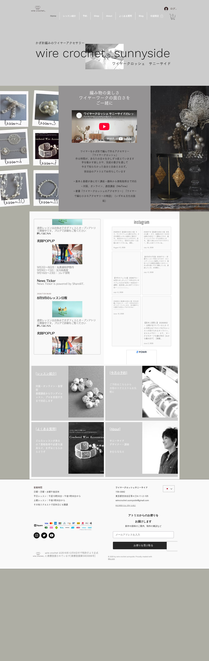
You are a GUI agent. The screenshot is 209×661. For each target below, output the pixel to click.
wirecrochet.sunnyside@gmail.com (132, 505)
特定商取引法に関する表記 (126, 510)
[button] (172, 17)
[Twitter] (44, 540)
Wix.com (111, 563)
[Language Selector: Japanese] (169, 493)
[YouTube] (52, 540)
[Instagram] (37, 540)
